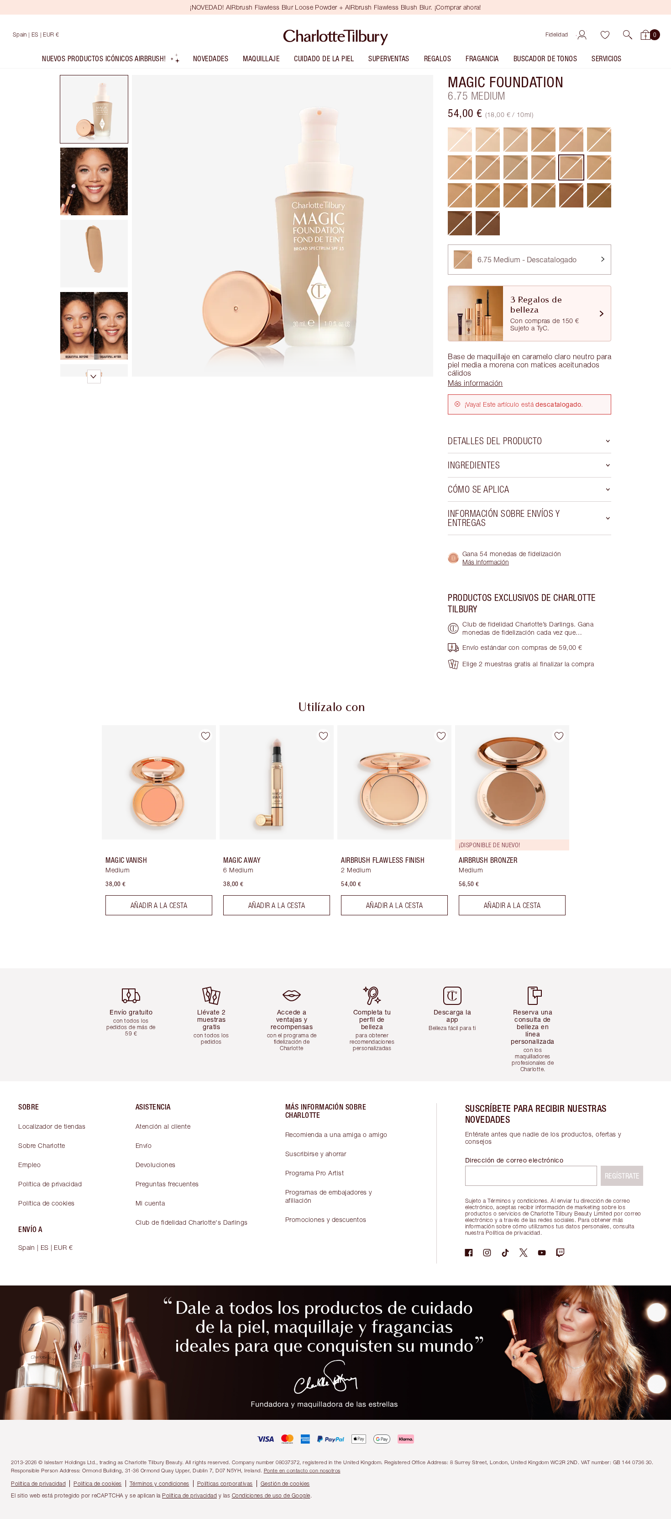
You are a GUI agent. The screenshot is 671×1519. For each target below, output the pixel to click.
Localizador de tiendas (51, 1126)
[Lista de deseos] (605, 35)
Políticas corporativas (225, 1483)
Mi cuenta (150, 1203)
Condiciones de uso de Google (271, 1495)
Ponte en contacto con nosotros (302, 1470)
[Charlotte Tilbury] (335, 34)
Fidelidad (557, 34)
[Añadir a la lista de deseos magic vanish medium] (205, 736)
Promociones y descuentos (326, 1219)
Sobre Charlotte (41, 1145)
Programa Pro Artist (314, 1173)
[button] (628, 35)
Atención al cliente (163, 1126)
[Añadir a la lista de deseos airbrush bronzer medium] (559, 736)
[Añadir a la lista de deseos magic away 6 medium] (323, 736)
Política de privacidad (50, 1184)
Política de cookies (46, 1203)
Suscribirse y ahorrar (315, 1154)
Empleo (29, 1164)
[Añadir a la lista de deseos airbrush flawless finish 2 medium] (441, 736)
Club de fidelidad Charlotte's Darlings (192, 1222)
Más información (485, 562)
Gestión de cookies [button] (285, 1483)
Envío (144, 1145)
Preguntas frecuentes (167, 1184)
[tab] (94, 109)
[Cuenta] (582, 35)
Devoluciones (156, 1164)
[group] (152, 824)
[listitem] (111, 60)
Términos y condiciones (159, 1483)
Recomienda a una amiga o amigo (336, 1134)
